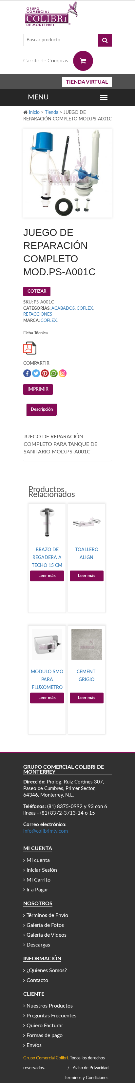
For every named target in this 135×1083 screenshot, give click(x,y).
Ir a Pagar (37, 889)
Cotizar (37, 291)
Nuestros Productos (50, 1006)
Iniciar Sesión (42, 870)
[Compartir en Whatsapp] (54, 373)
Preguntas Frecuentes (51, 1015)
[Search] (105, 40)
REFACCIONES (37, 314)
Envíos (34, 1045)
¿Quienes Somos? (47, 970)
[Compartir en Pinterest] (45, 373)
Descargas (38, 945)
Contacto (37, 980)
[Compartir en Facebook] (27, 373)
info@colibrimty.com (45, 831)
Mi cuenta (38, 860)
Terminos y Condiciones (86, 1078)
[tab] (41, 410)
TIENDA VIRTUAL (87, 82)
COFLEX (85, 308)
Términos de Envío (47, 915)
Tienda (51, 112)
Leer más (47, 576)
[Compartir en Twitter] (36, 373)
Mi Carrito (38, 880)
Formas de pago (45, 1035)
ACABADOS (63, 308)
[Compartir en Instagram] (63, 373)
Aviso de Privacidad (90, 1068)
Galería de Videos (47, 935)
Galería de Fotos (45, 925)
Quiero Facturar (45, 1025)
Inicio (34, 112)
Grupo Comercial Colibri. (46, 1058)
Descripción (42, 409)
